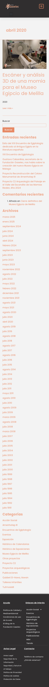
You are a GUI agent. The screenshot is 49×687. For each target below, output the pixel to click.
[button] (11, 14)
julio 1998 (7, 479)
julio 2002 (8, 460)
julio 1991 (7, 507)
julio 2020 (8, 317)
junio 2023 (8, 259)
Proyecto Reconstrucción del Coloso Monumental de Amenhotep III (22, 175)
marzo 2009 (9, 417)
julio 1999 (7, 474)
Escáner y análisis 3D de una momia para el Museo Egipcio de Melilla (24, 84)
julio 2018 (7, 340)
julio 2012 (7, 383)
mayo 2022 (9, 283)
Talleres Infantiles (12, 582)
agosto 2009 (9, 407)
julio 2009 (8, 412)
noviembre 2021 (11, 297)
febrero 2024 (9, 245)
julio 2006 (8, 441)
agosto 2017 (9, 345)
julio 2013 (7, 378)
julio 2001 (7, 464)
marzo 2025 (9, 216)
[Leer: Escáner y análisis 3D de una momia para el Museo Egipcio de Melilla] (24, 54)
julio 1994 (7, 498)
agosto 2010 (9, 398)
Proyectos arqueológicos (16, 568)
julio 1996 (7, 488)
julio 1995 (7, 493)
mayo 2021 (8, 307)
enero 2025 (9, 221)
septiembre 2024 (12, 226)
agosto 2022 (9, 274)
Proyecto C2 (9, 563)
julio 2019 (7, 331)
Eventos (7, 534)
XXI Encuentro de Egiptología (18, 154)
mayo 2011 (8, 393)
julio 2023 (8, 255)
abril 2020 (8, 321)
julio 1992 (7, 503)
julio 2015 (7, 364)
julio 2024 (8, 231)
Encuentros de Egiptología (17, 529)
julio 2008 (8, 426)
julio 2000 (8, 469)
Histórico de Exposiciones (16, 549)
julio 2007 (8, 436)
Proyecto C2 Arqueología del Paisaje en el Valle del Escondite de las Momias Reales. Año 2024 (24, 184)
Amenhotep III (10, 525)
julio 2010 (7, 402)
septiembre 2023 (12, 250)
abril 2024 (8, 240)
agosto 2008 (9, 421)
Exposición (8, 539)
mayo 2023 (9, 264)
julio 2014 (7, 374)
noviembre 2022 (11, 269)
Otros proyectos (11, 558)
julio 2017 (7, 350)
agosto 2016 (9, 355)
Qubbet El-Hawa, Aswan (15, 577)
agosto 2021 (9, 302)
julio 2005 (8, 445)
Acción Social (10, 520)
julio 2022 (8, 278)
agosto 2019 (9, 326)
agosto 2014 (9, 369)
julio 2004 (8, 450)
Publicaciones (10, 572)
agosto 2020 (9, 312)
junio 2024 (8, 235)
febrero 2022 (9, 288)
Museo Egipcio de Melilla (16, 553)
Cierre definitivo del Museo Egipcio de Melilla (25, 203)
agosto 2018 (9, 336)
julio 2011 (7, 388)
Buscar (6, 121)
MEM (28, 639)
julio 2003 (8, 455)
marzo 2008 (9, 431)
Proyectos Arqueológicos (33, 630)
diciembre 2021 (11, 293)
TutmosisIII (8, 587)
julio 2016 (7, 359)
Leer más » (8, 108)
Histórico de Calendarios (16, 544)
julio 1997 (7, 483)
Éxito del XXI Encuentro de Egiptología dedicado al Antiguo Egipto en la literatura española (23, 146)
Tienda (29, 643)
